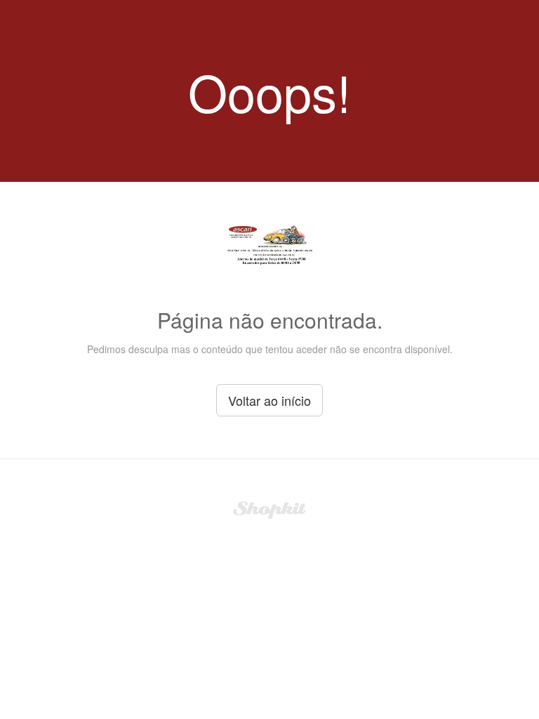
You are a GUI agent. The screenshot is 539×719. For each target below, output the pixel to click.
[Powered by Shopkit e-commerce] (270, 508)
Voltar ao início (269, 400)
